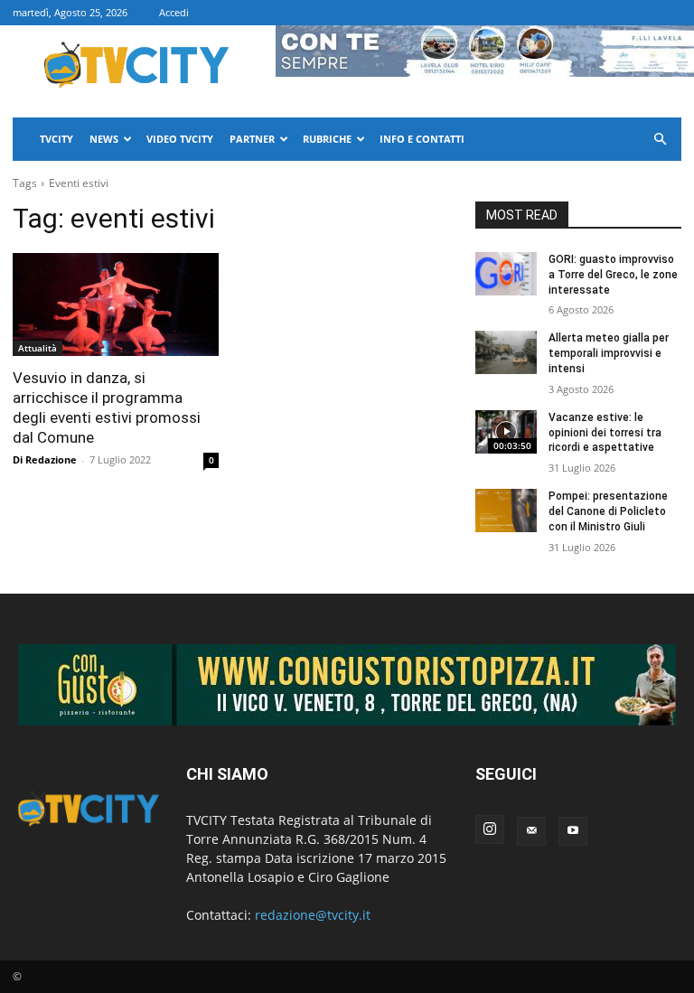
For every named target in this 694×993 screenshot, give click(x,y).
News (103, 138)
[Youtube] (572, 831)
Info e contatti (422, 138)
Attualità (37, 348)
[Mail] (531, 831)
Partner (252, 138)
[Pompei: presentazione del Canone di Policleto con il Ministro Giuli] (506, 510)
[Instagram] (489, 829)
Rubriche (327, 138)
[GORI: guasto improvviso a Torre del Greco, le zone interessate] (506, 273)
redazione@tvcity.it (312, 914)
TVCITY (56, 138)
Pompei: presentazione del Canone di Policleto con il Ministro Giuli (608, 511)
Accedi (174, 12)
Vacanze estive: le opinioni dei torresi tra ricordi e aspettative (605, 432)
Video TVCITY (179, 138)
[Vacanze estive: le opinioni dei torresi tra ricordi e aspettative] (506, 432)
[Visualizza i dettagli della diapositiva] (347, 685)
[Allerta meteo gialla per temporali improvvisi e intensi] (506, 352)
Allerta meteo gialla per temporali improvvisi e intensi (609, 353)
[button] (659, 139)
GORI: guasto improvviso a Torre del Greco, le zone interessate (613, 274)
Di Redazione (45, 459)
